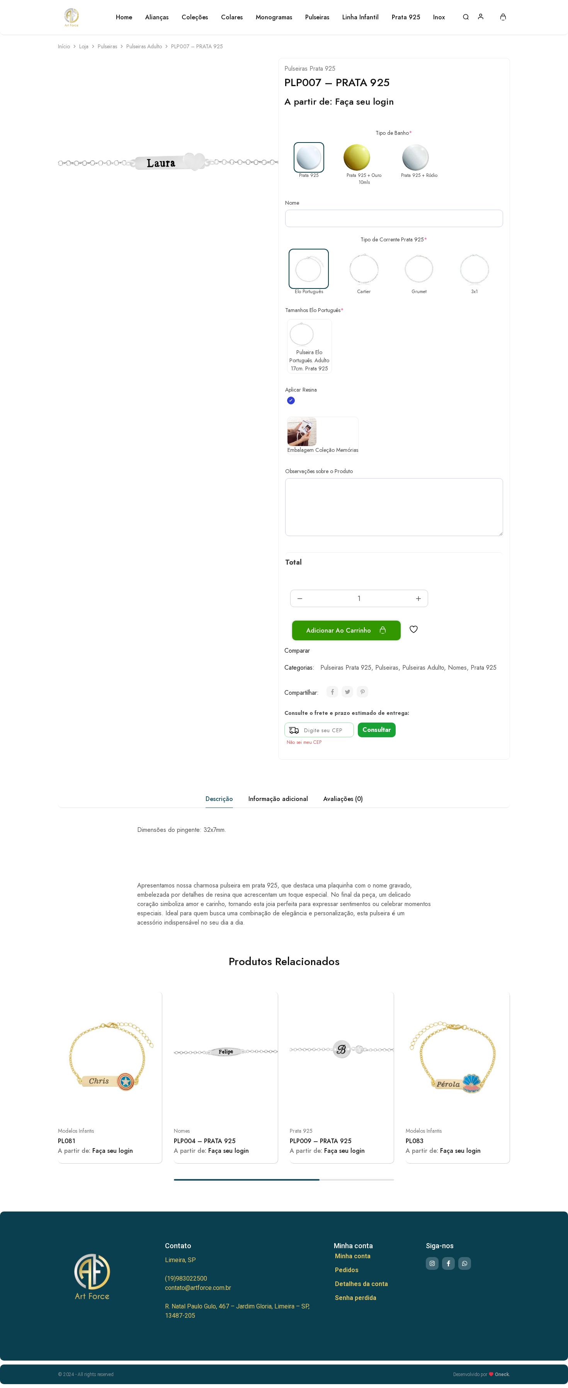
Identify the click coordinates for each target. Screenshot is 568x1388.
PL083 (414, 1141)
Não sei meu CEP (304, 742)
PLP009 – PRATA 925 (320, 1141)
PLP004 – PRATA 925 (204, 1141)
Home (124, 17)
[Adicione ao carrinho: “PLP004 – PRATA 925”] (206, 1107)
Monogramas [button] (274, 17)
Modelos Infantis (76, 1131)
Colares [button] (232, 17)
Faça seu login (364, 101)
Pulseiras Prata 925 (309, 68)
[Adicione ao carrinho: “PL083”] (438, 1107)
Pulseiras (107, 46)
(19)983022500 (186, 1278)
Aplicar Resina (301, 390)
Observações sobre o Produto (319, 471)
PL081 (66, 1141)
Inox (439, 17)
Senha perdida (355, 1297)
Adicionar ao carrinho (339, 630)
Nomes (457, 667)
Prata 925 (484, 667)
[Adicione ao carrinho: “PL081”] (91, 1107)
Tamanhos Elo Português (314, 310)
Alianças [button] (156, 17)
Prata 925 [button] (406, 17)
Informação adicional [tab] (278, 798)
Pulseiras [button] (317, 17)
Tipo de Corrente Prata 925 (394, 239)
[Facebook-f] (448, 1263)
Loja (83, 46)
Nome (292, 203)
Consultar (376, 729)
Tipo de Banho (394, 133)
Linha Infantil (360, 17)
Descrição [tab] (219, 798)
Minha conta (353, 1256)
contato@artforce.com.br (198, 1287)
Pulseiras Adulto (144, 46)
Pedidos (347, 1270)
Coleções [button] (195, 17)
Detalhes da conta (361, 1284)
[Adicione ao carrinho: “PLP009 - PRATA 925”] (322, 1107)
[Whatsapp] (464, 1263)
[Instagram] (432, 1263)
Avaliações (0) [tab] (343, 798)
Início (64, 46)
